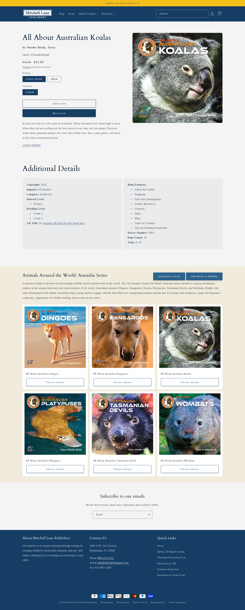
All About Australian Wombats (177, 460)
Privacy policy (123, 602)
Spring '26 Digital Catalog (171, 551)
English (30, 92)
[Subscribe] (148, 515)
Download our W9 (166, 563)
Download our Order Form (171, 575)
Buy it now (59, 113)
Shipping (26, 67)
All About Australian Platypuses (43, 460)
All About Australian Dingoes (42, 373)
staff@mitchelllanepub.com (113, 562)
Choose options (55, 382)
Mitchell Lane (72, 602)
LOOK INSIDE (31, 145)
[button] (88, 13)
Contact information (177, 602)
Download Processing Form (171, 557)
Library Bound (34, 79)
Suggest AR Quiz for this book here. (64, 223)
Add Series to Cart (169, 276)
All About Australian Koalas (175, 373)
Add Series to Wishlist (204, 276)
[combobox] (182, 14)
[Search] (204, 13)
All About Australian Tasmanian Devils (114, 460)
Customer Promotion (168, 569)
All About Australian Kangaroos (110, 373)
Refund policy (107, 602)
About (160, 546)
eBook (54, 79)
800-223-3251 (106, 558)
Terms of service (140, 602)
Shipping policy (158, 602)
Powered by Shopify (88, 602)
